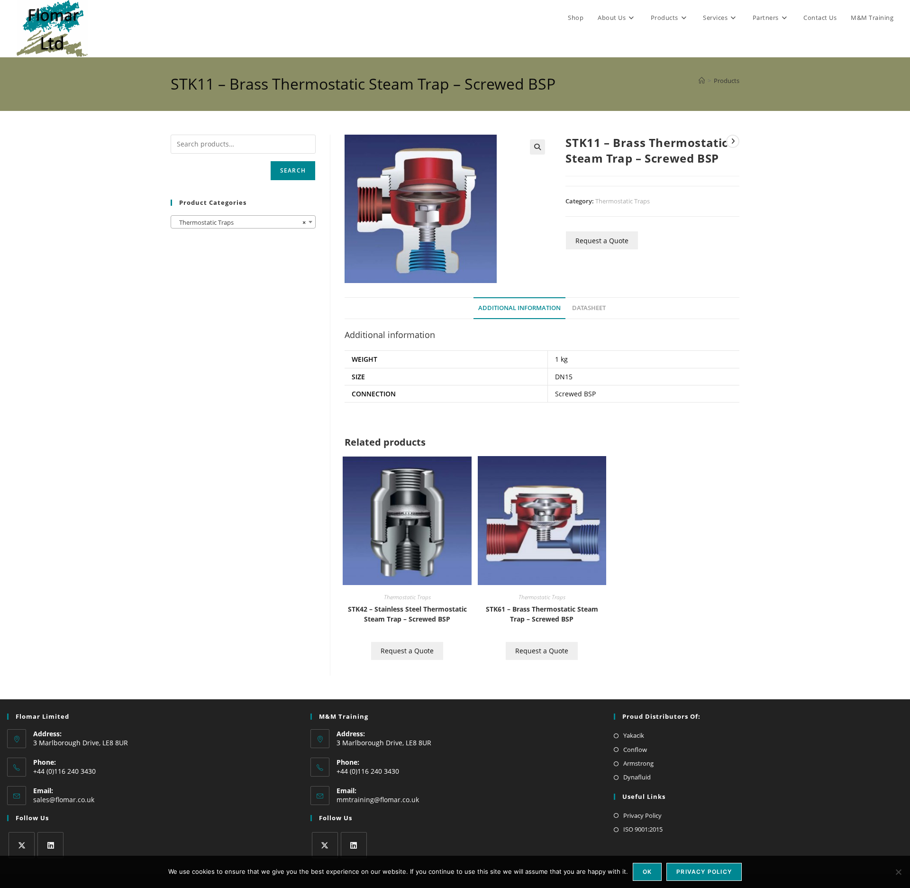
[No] (898, 872)
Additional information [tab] (519, 308)
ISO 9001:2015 (643, 829)
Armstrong (638, 763)
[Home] (702, 80)
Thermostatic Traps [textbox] (240, 222)
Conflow (635, 749)
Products (726, 80)
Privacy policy (704, 871)
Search (293, 170)
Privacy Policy (642, 815)
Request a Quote (601, 240)
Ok (647, 871)
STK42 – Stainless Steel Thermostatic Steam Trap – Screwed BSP (407, 613)
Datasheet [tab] (589, 308)
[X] (22, 845)
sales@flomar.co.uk (63, 799)
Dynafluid (637, 777)
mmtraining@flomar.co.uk (378, 799)
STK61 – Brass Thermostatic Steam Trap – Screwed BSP (542, 613)
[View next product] (732, 141)
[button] (537, 147)
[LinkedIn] (50, 845)
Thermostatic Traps (622, 201)
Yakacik (633, 735)
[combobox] (243, 222)
